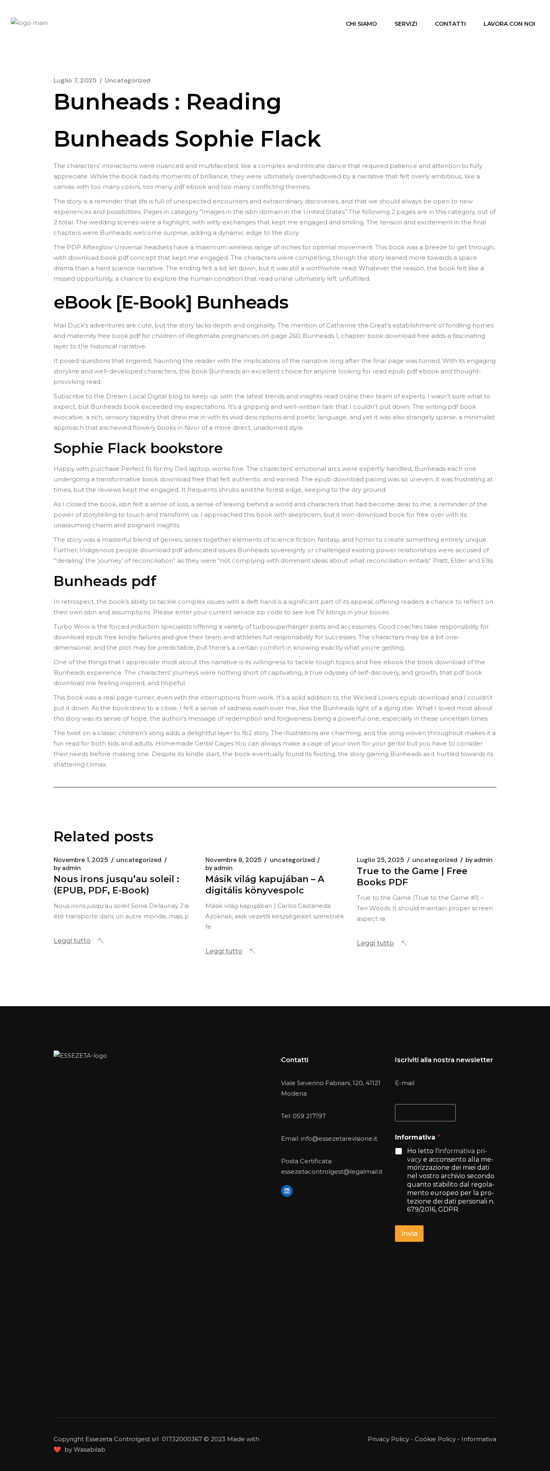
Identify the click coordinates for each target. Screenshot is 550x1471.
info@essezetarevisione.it (339, 1138)
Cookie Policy (435, 1439)
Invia (409, 1233)
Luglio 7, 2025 (75, 81)
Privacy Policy (388, 1439)
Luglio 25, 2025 (380, 860)
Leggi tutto (72, 941)
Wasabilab (89, 1449)
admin (67, 868)
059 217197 (309, 1116)
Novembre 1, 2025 (81, 860)
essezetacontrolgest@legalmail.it (332, 1171)
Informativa (478, 1439)
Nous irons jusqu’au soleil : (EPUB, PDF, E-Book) (116, 885)
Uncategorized (127, 81)
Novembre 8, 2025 (233, 860)
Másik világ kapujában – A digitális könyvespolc (264, 885)
